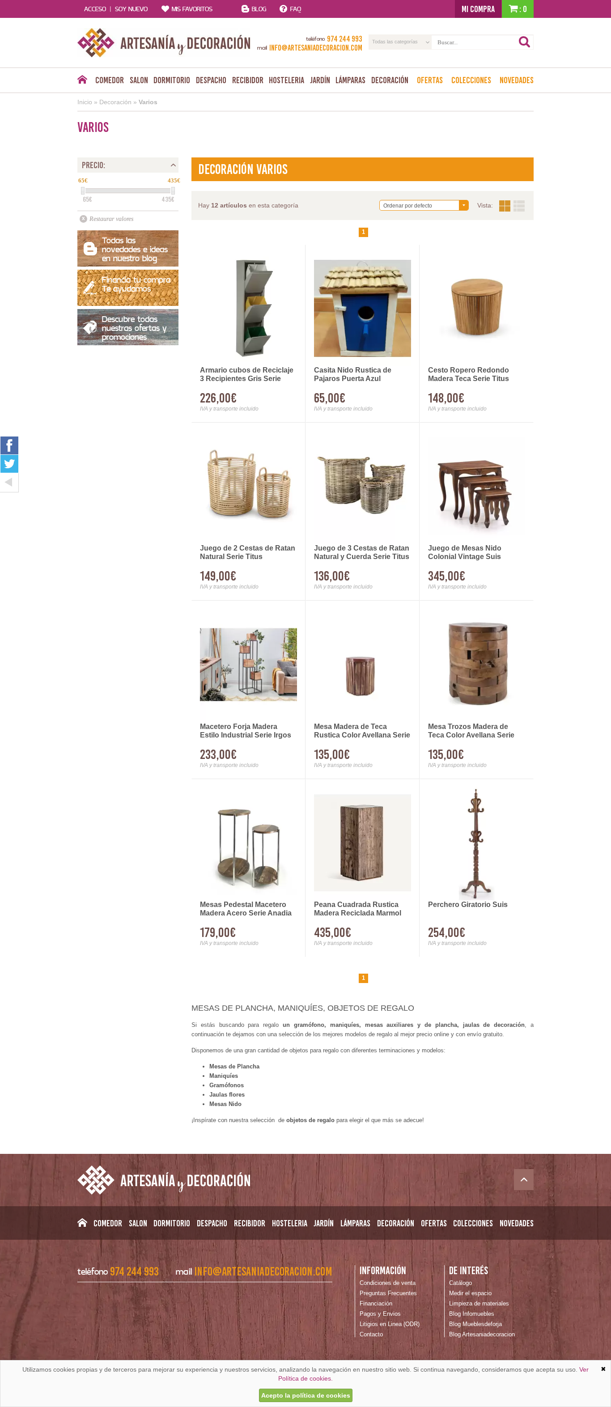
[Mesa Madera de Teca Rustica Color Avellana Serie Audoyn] (362, 664)
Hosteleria (286, 80)
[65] (83, 191)
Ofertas (430, 80)
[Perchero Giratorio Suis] (476, 842)
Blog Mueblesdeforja (475, 1324)
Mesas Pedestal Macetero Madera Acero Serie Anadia (246, 909)
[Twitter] (9, 463)
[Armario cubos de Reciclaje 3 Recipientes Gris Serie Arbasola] (248, 308)
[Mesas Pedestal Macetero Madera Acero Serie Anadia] (248, 842)
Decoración (389, 80)
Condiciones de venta (388, 1283)
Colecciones (471, 80)
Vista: (512, 206)
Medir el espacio (470, 1293)
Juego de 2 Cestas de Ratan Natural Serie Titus (247, 552)
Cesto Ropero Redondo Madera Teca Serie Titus (468, 374)
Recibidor (247, 80)
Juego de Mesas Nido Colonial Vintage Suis (464, 552)
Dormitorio (171, 80)
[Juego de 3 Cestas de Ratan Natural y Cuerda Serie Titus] (362, 486)
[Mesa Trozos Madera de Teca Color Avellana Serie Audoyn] (476, 664)
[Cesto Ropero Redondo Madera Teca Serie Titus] (476, 308)
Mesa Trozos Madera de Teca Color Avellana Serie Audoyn (471, 731)
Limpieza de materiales (479, 1303)
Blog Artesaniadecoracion (482, 1334)
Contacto (371, 1334)
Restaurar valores (111, 219)
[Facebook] (9, 445)
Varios (148, 102)
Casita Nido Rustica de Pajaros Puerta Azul (352, 374)
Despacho (211, 80)
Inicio (84, 102)
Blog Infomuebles (471, 1314)
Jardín (320, 80)
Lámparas (350, 80)
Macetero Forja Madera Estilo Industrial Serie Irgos (245, 731)
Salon (139, 80)
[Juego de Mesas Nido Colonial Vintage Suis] (476, 486)
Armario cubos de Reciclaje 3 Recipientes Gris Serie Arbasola (246, 374)
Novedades (517, 80)
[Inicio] (82, 81)
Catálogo (460, 1283)
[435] (173, 191)
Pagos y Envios (380, 1314)
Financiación (376, 1303)
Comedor (109, 80)
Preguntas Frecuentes (388, 1293)
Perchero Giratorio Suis (468, 904)
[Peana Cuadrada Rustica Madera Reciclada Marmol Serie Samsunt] (362, 842)
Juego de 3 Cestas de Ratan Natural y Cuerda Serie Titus (361, 552)
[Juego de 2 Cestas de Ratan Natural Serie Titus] (248, 486)
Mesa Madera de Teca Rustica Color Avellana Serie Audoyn (362, 731)
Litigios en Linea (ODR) (390, 1324)
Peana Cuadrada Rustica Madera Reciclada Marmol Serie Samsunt (357, 909)
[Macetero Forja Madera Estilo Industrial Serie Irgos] (248, 664)
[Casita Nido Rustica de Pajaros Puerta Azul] (362, 308)
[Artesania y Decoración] (163, 42)
